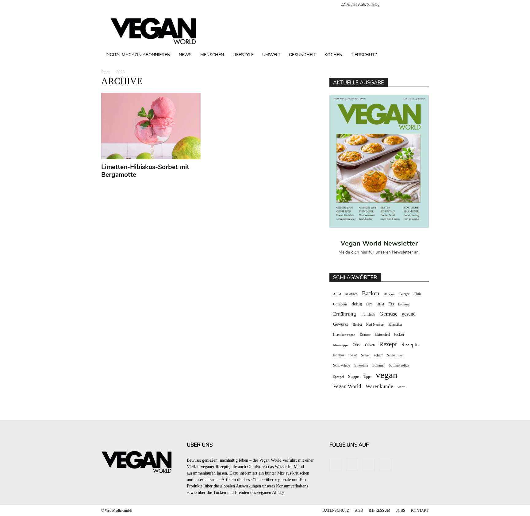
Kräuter (365, 334)
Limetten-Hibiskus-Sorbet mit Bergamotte (145, 171)
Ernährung (344, 314)
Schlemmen (395, 355)
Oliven (370, 345)
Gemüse (388, 314)
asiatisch (351, 294)
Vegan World (347, 386)
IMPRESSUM (379, 510)
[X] (424, 4)
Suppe (353, 376)
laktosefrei (382, 334)
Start (105, 71)
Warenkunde (379, 386)
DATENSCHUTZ (335, 510)
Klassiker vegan (344, 334)
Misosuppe (340, 345)
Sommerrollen (399, 365)
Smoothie (361, 365)
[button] (421, 55)
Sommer (378, 365)
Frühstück (367, 314)
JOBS (400, 510)
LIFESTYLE (243, 55)
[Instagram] (404, 4)
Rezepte (410, 344)
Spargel (338, 376)
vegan (387, 375)
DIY (369, 304)
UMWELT (271, 55)
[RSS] (414, 4)
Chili (417, 294)
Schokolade (341, 365)
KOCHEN (333, 55)
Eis (391, 304)
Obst (357, 345)
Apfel (337, 294)
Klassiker (395, 324)
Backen (370, 293)
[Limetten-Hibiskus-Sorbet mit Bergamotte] (151, 126)
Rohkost (339, 355)
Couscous (340, 304)
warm (401, 387)
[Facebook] (393, 4)
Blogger (389, 294)
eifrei (380, 304)
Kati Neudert (375, 324)
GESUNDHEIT (302, 55)
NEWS (185, 55)
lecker (399, 334)
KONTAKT (420, 510)
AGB (359, 510)
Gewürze (340, 324)
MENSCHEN (212, 55)
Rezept (388, 344)
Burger (404, 294)
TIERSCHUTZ (364, 55)
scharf (378, 355)
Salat (353, 355)
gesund (409, 313)
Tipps (367, 376)
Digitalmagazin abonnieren (138, 55)
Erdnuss (403, 304)
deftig (357, 304)
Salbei (365, 355)
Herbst (357, 324)
